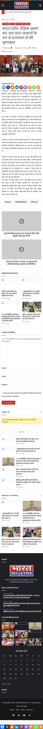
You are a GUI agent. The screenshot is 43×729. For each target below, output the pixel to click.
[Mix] (30, 87)
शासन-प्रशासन (20, 24)
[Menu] (3, 6)
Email (4, 376)
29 (4, 678)
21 (38, 669)
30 (10, 678)
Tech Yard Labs (21, 706)
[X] (8, 87)
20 (33, 669)
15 (4, 669)
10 (16, 665)
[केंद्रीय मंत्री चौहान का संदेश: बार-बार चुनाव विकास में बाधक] (11, 284)
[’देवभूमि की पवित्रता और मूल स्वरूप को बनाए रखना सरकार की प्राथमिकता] (8, 642)
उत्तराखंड (11, 19)
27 (33, 674)
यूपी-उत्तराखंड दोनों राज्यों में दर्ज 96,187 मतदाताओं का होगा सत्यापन (31, 316)
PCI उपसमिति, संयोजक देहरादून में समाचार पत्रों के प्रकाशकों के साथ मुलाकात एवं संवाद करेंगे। (11, 317)
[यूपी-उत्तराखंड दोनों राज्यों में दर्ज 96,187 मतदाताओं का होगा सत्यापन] (31, 307)
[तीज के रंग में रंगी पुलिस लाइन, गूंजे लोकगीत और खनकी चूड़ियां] (21, 642)
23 (10, 674)
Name (4, 368)
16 (10, 669)
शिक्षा (28, 24)
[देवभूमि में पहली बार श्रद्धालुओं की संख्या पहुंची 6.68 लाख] (35, 633)
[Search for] (40, 6)
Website (4, 384)
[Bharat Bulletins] (21, 5)
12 (27, 665)
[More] (38, 87)
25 (21, 674)
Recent (21, 432)
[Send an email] (11, 48)
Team (23, 710)
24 (16, 674)
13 (33, 665)
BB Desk (7, 48)
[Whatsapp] (34, 87)
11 (21, 665)
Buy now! (30, 710)
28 (38, 674)
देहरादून (12, 24)
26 (27, 674)
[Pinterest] (21, 87)
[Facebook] (4, 87)
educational (21, 202)
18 (21, 669)
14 (38, 665)
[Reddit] (12, 87)
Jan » (9, 684)
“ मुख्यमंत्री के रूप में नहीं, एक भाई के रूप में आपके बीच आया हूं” (31, 293)
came (8, 202)
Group (34, 202)
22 (4, 674)
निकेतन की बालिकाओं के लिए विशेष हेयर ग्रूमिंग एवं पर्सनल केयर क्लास (28, 482)
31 (16, 678)
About (18, 710)
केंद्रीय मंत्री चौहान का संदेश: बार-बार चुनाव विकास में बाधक (9, 293)
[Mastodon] (25, 87)
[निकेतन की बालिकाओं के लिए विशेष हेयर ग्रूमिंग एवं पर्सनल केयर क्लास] (8, 483)
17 (16, 669)
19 (27, 669)
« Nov (4, 684)
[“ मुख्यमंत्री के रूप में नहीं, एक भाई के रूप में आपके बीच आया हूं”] (31, 284)
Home (6, 19)
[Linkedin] (17, 87)
